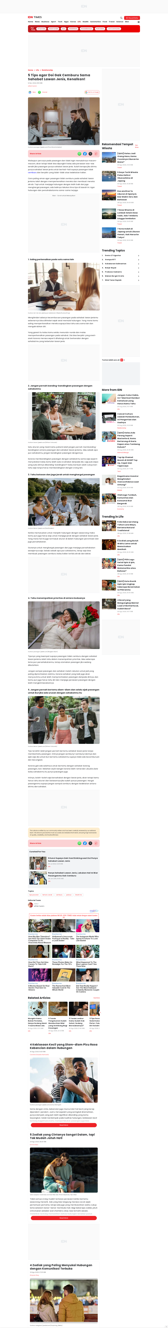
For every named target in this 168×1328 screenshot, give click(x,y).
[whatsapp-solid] (79, 154)
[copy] (96, 154)
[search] (121, 18)
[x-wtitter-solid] (90, 154)
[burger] (138, 22)
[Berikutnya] (100, 1012)
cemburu (32, 172)
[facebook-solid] (85, 154)
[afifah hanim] (30, 905)
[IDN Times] (35, 17)
